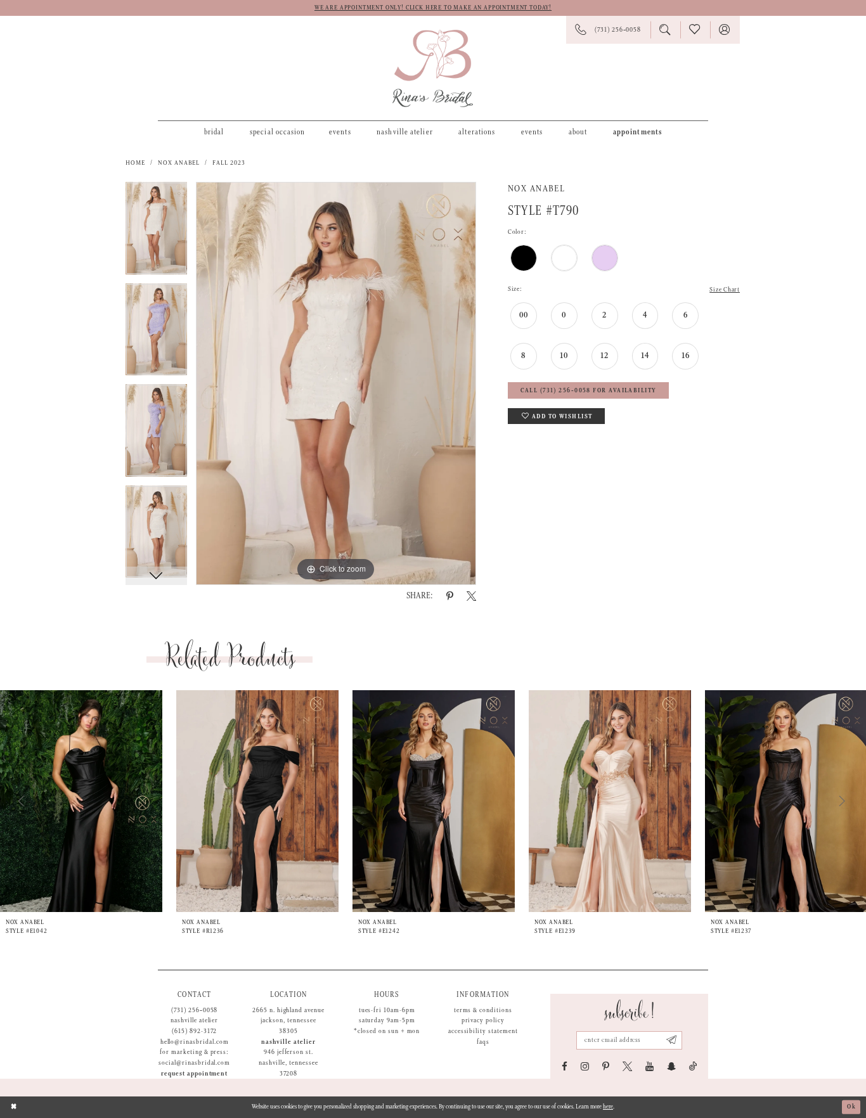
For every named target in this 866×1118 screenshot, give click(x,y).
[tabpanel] (156, 232)
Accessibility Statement (483, 1031)
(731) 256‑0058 (194, 1010)
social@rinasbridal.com (194, 1062)
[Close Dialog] (14, 1107)
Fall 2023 (228, 162)
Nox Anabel (179, 162)
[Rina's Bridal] (432, 68)
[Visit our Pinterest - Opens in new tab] (605, 1066)
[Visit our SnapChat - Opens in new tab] (671, 1066)
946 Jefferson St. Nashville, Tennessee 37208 (288, 1062)
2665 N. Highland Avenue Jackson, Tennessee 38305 (288, 1021)
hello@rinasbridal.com (194, 1042)
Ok (851, 1107)
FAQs (483, 1042)
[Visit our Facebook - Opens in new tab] (564, 1066)
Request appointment (194, 1073)
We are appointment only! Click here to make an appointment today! (433, 8)
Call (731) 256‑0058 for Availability (588, 391)
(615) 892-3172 (194, 1031)
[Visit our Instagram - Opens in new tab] (585, 1066)
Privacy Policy (483, 1020)
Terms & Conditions (483, 1010)
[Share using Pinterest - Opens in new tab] (449, 596)
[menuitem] (214, 131)
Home (135, 162)
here (608, 1107)
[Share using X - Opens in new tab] (471, 596)
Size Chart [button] (724, 289)
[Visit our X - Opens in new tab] (627, 1066)
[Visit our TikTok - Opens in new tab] (693, 1066)
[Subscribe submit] (671, 1040)
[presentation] (81, 800)
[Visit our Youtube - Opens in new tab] (649, 1066)
